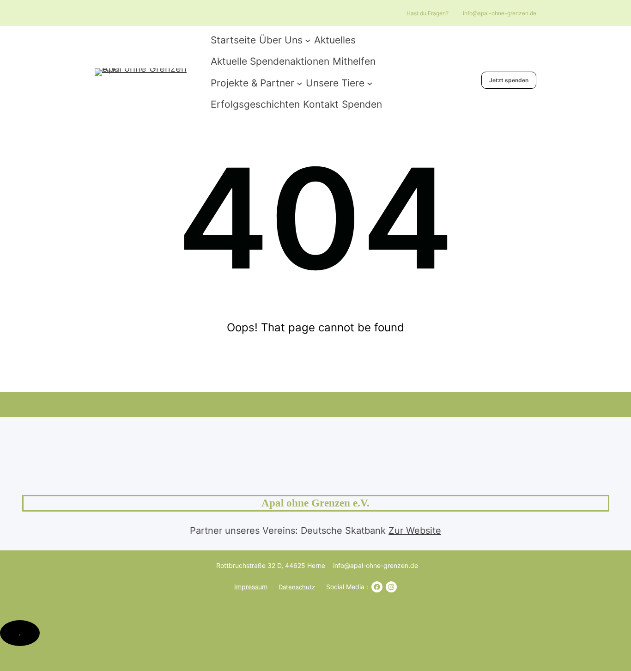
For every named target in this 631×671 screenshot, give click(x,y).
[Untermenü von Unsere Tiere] (370, 83)
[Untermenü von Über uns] (308, 40)
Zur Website (414, 530)
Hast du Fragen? (428, 13)
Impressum (250, 587)
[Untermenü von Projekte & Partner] (300, 83)
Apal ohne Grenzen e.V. (315, 503)
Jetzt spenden (508, 80)
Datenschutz (297, 587)
